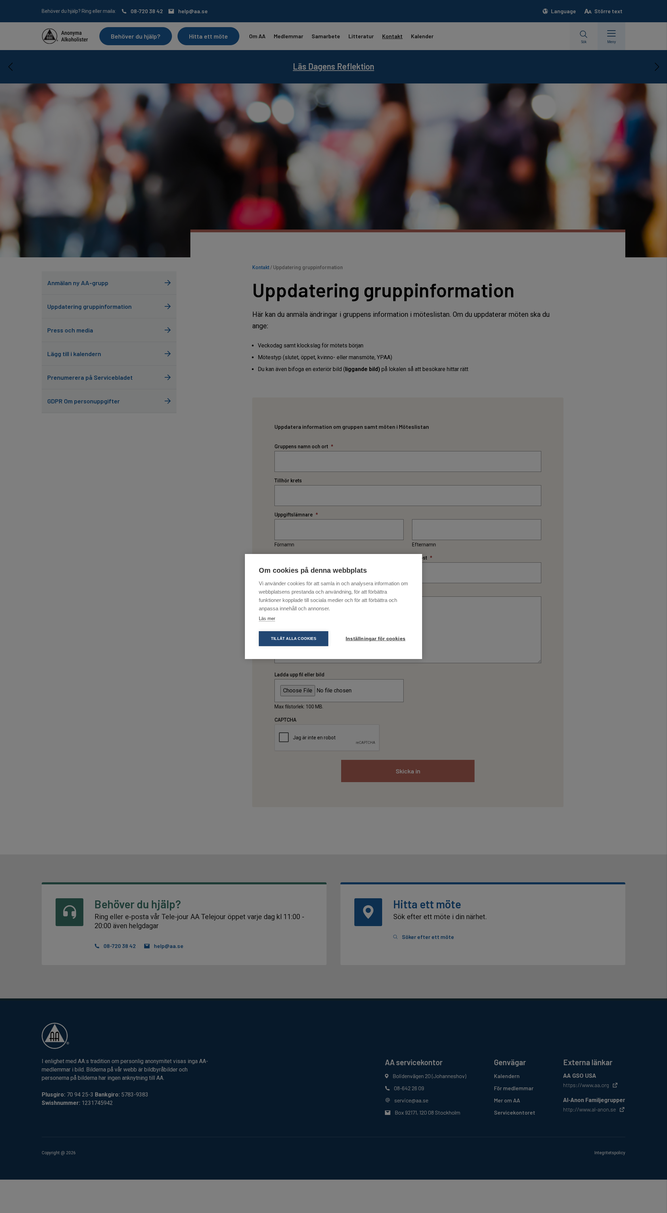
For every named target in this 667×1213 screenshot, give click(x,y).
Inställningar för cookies (375, 638)
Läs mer (267, 618)
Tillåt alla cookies (293, 638)
